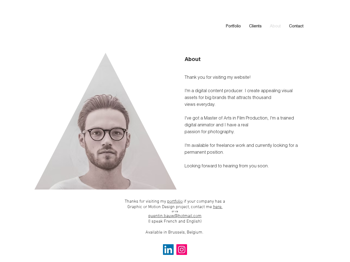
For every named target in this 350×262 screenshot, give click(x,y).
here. (218, 207)
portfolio (175, 201)
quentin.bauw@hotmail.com (175, 216)
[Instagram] (181, 249)
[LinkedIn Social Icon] (168, 249)
